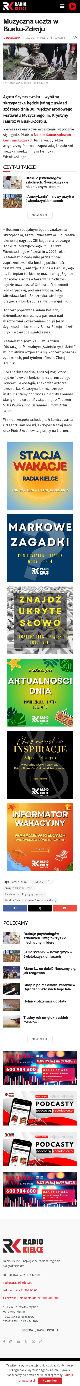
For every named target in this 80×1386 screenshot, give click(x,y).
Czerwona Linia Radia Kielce (22, 1298)
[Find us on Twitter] (26, 1341)
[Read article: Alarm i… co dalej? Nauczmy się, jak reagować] (11, 972)
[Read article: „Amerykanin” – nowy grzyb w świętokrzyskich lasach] (12, 201)
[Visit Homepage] (16, 6)
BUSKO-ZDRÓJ (41, 882)
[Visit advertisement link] (40, 1068)
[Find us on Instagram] (10, 1341)
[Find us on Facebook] (4, 1341)
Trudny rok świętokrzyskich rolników (45, 1019)
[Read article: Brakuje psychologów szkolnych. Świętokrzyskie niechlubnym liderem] (12, 182)
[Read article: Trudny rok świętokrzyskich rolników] (11, 1021)
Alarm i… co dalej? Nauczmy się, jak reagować (49, 970)
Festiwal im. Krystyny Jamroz (24, 894)
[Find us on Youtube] (18, 1341)
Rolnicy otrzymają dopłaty (44, 1001)
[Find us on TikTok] (40, 1342)
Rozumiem (50, 1380)
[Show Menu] (62, 6)
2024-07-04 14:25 (35, 37)
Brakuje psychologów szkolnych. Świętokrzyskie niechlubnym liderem (47, 182)
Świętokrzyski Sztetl (19, 888)
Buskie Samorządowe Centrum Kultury (30, 900)
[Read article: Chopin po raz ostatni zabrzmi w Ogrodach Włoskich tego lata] (11, 989)
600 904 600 (50, 1298)
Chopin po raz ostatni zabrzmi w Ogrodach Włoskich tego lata (49, 987)
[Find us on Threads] (33, 1342)
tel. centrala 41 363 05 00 (20, 1290)
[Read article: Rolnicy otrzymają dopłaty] (11, 1005)
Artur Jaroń (19, 882)
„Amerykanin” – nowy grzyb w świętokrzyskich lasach (50, 198)
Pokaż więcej (40, 215)
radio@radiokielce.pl (17, 1283)
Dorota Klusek (12, 37)
